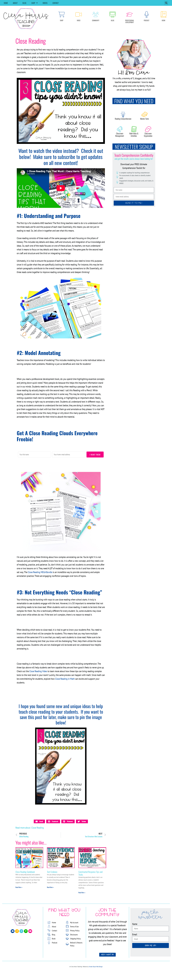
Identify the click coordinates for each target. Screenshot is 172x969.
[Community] (95, 14)
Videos (45, 3)
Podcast (146, 20)
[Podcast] (146, 14)
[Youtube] (30, 931)
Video (78, 20)
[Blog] (112, 14)
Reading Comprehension (123, 118)
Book (163, 20)
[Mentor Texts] (144, 114)
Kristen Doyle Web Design (95, 966)
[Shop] (61, 14)
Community (95, 20)
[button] (166, 3)
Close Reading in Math (65, 678)
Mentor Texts (144, 118)
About (15, 3)
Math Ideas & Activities (133, 134)
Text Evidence (52, 871)
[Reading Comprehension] (123, 114)
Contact (56, 3)
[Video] (78, 14)
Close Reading (37, 827)
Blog (24, 3)
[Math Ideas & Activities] (134, 129)
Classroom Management (119, 134)
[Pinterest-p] (26, 931)
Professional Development (129, 21)
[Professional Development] (129, 14)
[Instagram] (21, 931)
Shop (33, 3)
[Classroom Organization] (148, 129)
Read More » (18, 887)
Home (6, 3)
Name (134, 924)
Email (134, 934)
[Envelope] (12, 931)
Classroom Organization (148, 134)
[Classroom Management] (119, 129)
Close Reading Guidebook (25, 871)
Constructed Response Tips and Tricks (90, 873)
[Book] (163, 14)
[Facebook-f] (17, 931)
